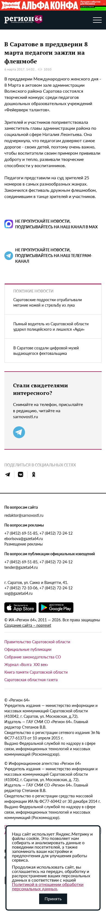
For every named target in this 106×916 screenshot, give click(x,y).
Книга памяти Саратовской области (36, 672)
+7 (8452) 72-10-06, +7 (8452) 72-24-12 (38, 587)
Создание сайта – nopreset (27, 625)
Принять (53, 898)
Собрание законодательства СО (32, 657)
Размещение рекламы (23, 544)
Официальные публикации (27, 649)
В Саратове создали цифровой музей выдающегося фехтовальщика (46, 350)
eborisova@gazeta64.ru (23, 538)
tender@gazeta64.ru (21, 567)
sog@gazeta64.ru (18, 593)
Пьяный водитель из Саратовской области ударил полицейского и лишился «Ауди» (51, 326)
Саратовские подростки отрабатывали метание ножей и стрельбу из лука (47, 302)
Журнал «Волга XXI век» (26, 664)
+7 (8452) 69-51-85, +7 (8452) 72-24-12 (38, 533)
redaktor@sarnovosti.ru (23, 515)
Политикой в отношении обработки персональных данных (47, 886)
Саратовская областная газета (31, 679)
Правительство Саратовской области (37, 641)
